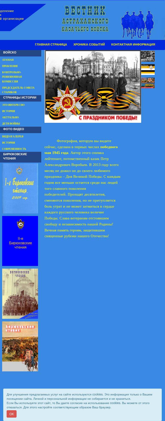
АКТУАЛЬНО (10, 117)
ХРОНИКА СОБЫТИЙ (89, 44)
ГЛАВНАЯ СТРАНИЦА (51, 44)
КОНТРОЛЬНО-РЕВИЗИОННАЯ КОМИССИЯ (12, 77)
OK (11, 414)
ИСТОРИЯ (8, 111)
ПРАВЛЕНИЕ (10, 66)
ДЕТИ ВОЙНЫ (11, 123)
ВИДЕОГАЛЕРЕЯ (12, 136)
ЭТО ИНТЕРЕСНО (13, 104)
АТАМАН (8, 59)
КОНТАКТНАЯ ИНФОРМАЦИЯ (133, 44)
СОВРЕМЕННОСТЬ (14, 148)
